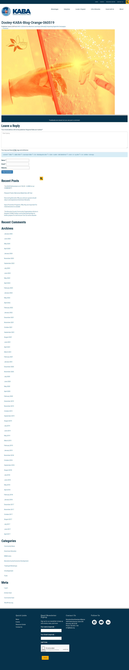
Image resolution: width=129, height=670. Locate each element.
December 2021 (9, 317)
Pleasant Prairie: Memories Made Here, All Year (18, 193)
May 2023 (7, 278)
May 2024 (7, 243)
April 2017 (7, 534)
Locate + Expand (80, 9)
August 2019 (8, 421)
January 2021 (8, 362)
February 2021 (8, 357)
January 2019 (8, 450)
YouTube (101, 622)
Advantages (54, 9)
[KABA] (16, 11)
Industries (67, 9)
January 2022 (8, 312)
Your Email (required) (48, 634)
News (96, 1)
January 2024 (8, 253)
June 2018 (7, 480)
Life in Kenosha (95, 9)
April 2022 (7, 302)
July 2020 (7, 376)
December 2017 (9, 504)
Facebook (94, 622)
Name (3, 160)
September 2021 (9, 332)
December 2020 (9, 366)
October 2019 (8, 411)
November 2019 (9, 406)
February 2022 (8, 307)
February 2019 (8, 445)
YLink (5, 575)
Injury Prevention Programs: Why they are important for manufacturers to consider (20, 205)
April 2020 (7, 391)
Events (102, 1)
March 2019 (7, 440)
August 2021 (8, 337)
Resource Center (110, 1)
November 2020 (9, 371)
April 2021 (7, 347)
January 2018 (8, 499)
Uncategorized (8, 571)
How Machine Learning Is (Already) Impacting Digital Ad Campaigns (46, 26)
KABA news (7, 556)
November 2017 (9, 509)
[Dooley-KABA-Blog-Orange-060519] (58, 72)
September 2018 (9, 465)
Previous (4, 28)
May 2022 (7, 298)
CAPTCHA (44, 642)
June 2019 (7, 430)
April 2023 (7, 283)
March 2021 (7, 352)
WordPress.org (8, 602)
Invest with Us (110, 9)
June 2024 (7, 238)
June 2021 (7, 342)
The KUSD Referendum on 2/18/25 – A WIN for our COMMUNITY (19, 187)
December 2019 (9, 401)
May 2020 (7, 386)
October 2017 (8, 514)
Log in (6, 588)
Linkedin (108, 622)
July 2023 (7, 268)
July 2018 (7, 475)
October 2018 (8, 460)
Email (3, 164)
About (121, 9)
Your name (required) (48, 627)
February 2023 (8, 288)
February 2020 (8, 396)
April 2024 (7, 248)
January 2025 (8, 234)
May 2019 (7, 435)
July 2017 (7, 524)
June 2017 (7, 529)
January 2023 (8, 293)
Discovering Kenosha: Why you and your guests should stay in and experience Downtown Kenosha (20, 199)
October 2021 (8, 327)
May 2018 (7, 485)
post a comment (75, 120)
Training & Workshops (10, 566)
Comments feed (9, 598)
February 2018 (8, 494)
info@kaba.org (70, 628)
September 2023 (9, 263)
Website (3, 168)
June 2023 (7, 273)
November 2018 (9, 455)
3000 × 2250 (20, 26)
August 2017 (8, 519)
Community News (9, 546)
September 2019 (9, 416)
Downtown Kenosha (10, 551)
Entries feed (8, 593)
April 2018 (7, 490)
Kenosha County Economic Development (16, 561)
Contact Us (120, 1)
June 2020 (7, 381)
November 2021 (9, 322)
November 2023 (9, 258)
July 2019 (7, 426)
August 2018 (8, 470)
